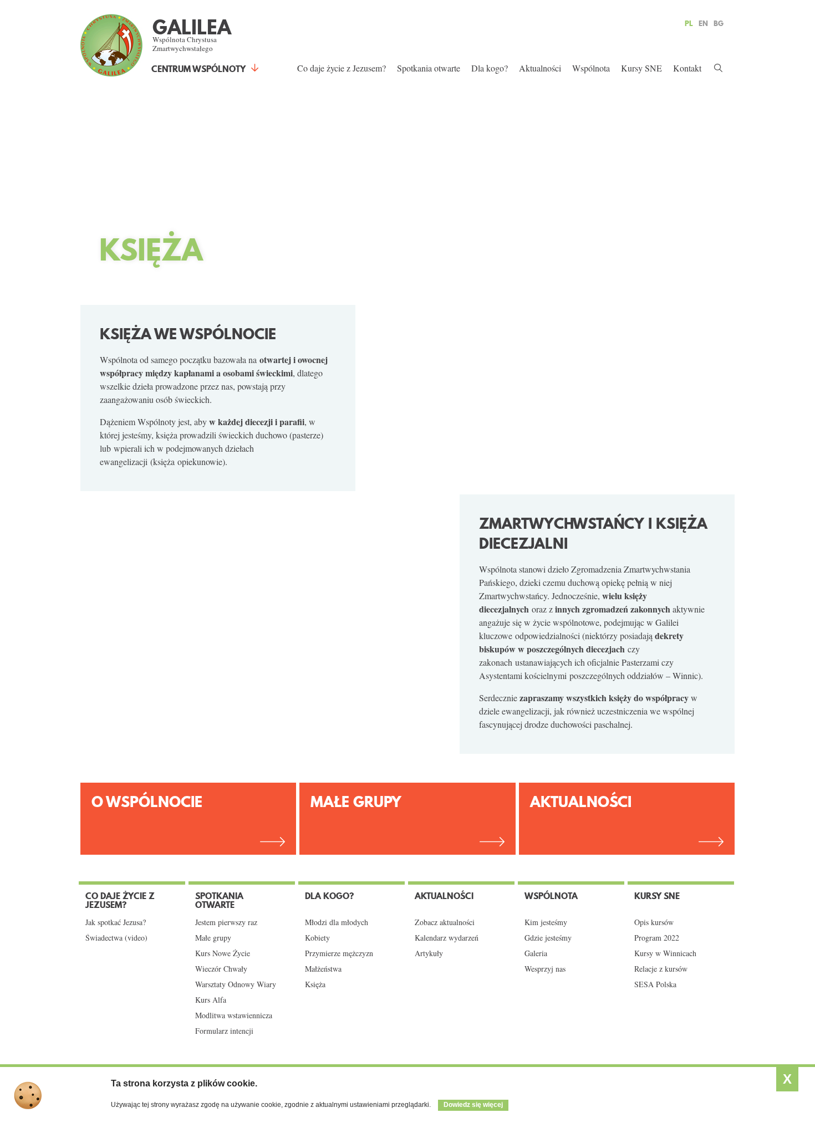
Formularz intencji (224, 1031)
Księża (315, 984)
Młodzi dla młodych (336, 922)
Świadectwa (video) (116, 937)
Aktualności (540, 68)
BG (719, 23)
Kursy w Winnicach (665, 953)
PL (689, 23)
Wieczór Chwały (221, 968)
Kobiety (317, 937)
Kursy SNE (641, 68)
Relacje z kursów (660, 968)
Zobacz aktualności (445, 922)
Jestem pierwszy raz (226, 922)
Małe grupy (213, 937)
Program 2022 (656, 937)
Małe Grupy (355, 802)
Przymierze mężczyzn (339, 953)
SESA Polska (655, 984)
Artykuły (429, 953)
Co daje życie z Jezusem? (341, 68)
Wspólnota (591, 68)
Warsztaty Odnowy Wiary (235, 984)
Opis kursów (654, 922)
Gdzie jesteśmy (548, 937)
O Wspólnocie (146, 802)
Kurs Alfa (210, 1000)
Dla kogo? (489, 68)
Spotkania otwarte (428, 68)
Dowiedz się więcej (473, 1105)
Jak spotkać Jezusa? (115, 922)
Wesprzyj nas (545, 968)
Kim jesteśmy (545, 922)
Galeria (535, 953)
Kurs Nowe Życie (222, 953)
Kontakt (687, 68)
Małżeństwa (323, 968)
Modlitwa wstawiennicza (233, 1015)
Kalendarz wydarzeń (446, 937)
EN (703, 23)
